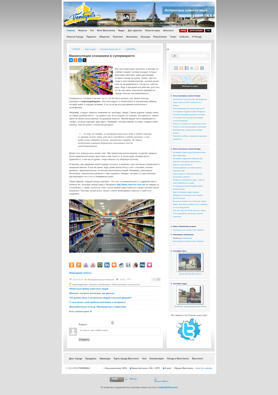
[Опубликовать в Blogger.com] (197, 68)
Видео (121, 30)
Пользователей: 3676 (116, 368)
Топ (92, 30)
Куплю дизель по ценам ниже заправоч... (189, 230)
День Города (75, 358)
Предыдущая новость (80, 273)
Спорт (173, 37)
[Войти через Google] (112, 322)
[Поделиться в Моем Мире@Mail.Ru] (202, 68)
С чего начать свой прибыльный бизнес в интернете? (97, 302)
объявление (187, 238)
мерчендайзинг (80, 284)
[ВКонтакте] (71, 60)
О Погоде (197, 37)
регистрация (196, 30)
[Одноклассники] (75, 60)
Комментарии (157, 358)
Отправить (84, 339)
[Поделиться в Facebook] (187, 68)
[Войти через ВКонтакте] (96, 322)
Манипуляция (119, 284)
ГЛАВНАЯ (76, 49)
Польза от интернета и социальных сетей (189, 124)
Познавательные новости (110, 49)
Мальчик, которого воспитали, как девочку (91, 293)
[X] (84, 60)
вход (183, 30)
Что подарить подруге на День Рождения (189, 111)
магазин (93, 284)
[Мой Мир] (80, 60)
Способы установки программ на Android (189, 114)
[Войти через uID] (90, 322)
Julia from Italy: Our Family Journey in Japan (189, 210)
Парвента (91, 37)
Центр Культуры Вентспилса (190, 274)
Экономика (132, 37)
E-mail (168, 368)
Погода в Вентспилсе (178, 358)
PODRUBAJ (84, 368)
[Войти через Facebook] (101, 322)
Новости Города (75, 37)
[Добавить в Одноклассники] (181, 68)
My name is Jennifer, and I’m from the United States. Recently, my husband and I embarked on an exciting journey (190, 204)
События (184, 37)
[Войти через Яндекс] (107, 322)
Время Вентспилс (184, 368)
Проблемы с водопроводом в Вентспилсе (190, 306)
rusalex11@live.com (168, 387)
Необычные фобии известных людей (88, 289)
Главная (71, 30)
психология (134, 284)
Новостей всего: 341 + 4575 (146, 368)
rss (208, 30)
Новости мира (152, 30)
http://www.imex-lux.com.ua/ (131, 184)
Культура (145, 37)
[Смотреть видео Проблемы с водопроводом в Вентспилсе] (190, 302)
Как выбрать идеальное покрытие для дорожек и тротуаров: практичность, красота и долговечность (187, 161)
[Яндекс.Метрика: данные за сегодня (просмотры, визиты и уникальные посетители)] (161, 379)
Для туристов (135, 30)
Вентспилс (197, 358)
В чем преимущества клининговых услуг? (189, 108)
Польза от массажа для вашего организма (189, 127)
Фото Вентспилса (106, 30)
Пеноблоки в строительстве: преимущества (190, 99)
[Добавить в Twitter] (192, 68)
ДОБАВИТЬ (130, 49)
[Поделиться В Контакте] (176, 68)
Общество (104, 37)
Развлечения (160, 37)
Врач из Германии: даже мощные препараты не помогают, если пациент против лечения (188, 195)
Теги (144, 358)
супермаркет (104, 284)
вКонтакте (168, 30)
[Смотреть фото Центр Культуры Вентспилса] (190, 270)
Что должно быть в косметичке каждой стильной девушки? (100, 298)
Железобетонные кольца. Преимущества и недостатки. (98, 307)
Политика (118, 37)
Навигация (105, 358)
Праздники (90, 358)
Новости (82, 30)
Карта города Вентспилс (126, 358)
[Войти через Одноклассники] (118, 322)
